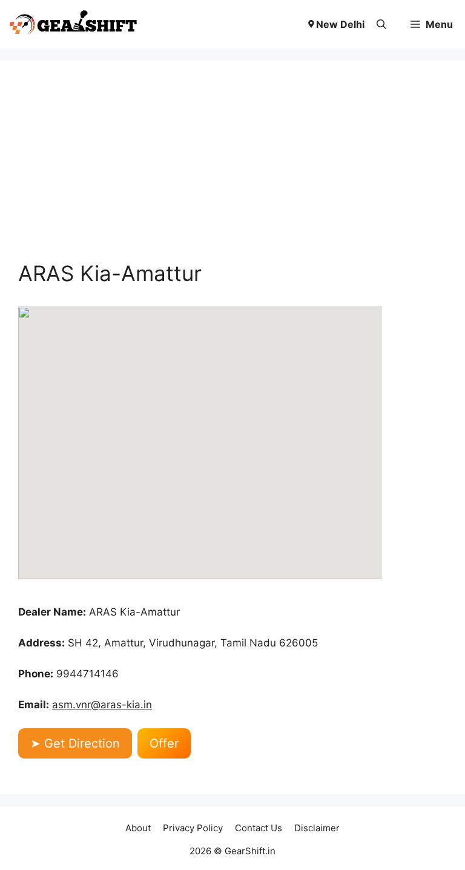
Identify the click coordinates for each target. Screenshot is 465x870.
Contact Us (258, 828)
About (138, 828)
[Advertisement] (232, 169)
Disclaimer (317, 828)
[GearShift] (73, 24)
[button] (381, 24)
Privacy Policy (193, 828)
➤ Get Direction (75, 743)
